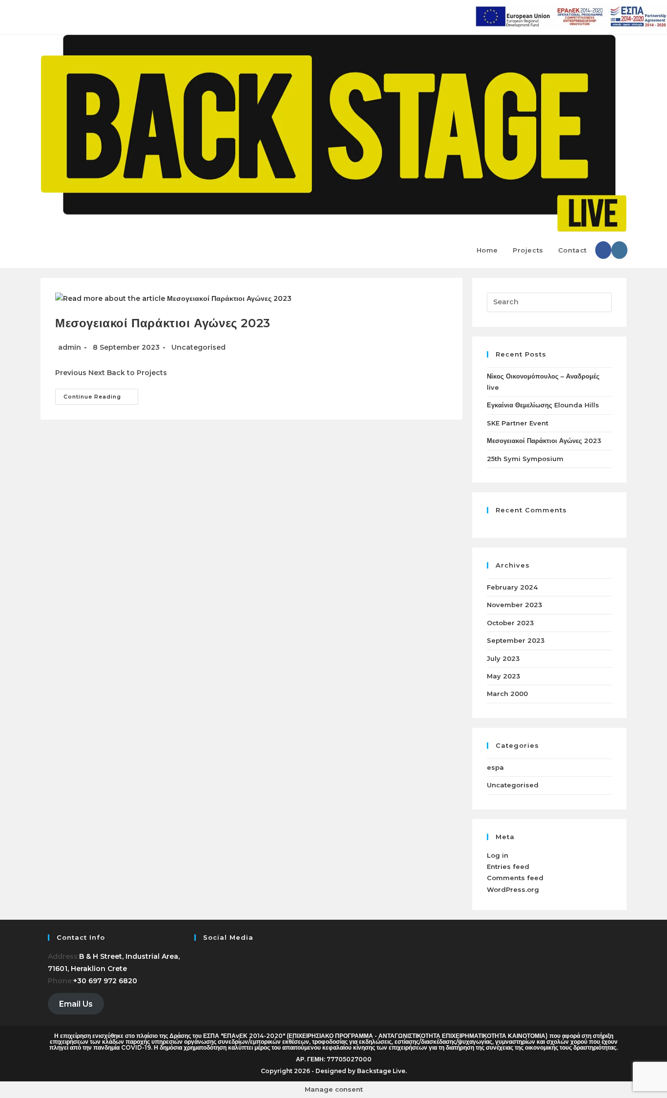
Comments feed (515, 878)
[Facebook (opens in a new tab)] (603, 250)
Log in (497, 855)
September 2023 (515, 640)
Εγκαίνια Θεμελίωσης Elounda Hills (543, 405)
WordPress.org (513, 889)
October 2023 (510, 623)
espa (495, 767)
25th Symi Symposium (525, 459)
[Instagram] (197, 968)
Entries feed (508, 866)
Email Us (76, 1004)
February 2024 (512, 587)
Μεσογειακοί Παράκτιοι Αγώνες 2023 (163, 323)
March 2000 (507, 693)
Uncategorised (198, 347)
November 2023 (514, 605)
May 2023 (503, 676)
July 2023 (503, 658)
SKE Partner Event (517, 423)
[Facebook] (197, 956)
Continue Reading (100, 394)
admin (69, 347)
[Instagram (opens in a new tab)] (619, 250)
